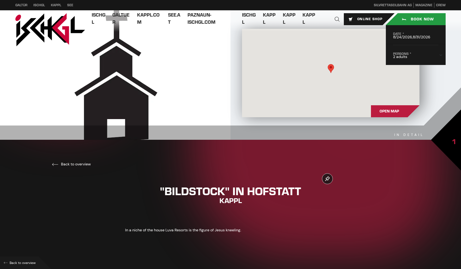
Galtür (21, 5)
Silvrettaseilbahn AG (393, 5)
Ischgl (39, 5)
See (70, 5)
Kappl (56, 5)
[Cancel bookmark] (327, 179)
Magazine (423, 5)
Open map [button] (389, 111)
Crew (441, 5)
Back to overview (75, 164)
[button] (337, 19)
